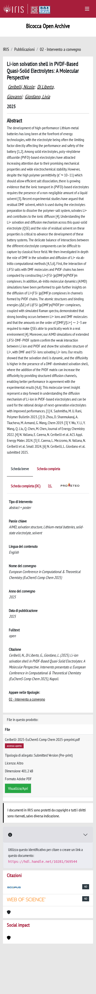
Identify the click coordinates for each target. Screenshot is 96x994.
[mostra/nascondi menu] (87, 9)
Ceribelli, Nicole (21, 87)
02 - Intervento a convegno (60, 49)
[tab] (50, 486)
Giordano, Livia (37, 96)
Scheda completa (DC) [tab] (25, 485)
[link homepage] (15, 9)
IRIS (6, 49)
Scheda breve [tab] (20, 468)
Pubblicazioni (24, 49)
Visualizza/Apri (18, 788)
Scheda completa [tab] (48, 468)
